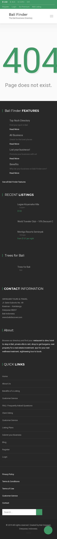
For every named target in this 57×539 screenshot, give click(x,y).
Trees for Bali (23, 267)
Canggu (22, 235)
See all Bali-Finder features (14, 182)
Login (14, 7)
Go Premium (24, 7)
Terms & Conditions (10, 481)
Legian (22, 207)
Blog (4, 442)
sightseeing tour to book (30, 351)
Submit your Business (11, 435)
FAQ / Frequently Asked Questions (17, 405)
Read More (14, 129)
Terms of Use (8, 488)
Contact (5, 503)
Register (5, 7)
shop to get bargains (40, 344)
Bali (20, 270)
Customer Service (10, 398)
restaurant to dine (41, 340)
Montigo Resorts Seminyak (30, 232)
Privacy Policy (8, 474)
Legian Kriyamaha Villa (28, 204)
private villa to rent (23, 344)
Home (5, 376)
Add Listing (36, 7)
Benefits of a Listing (11, 391)
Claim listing (7, 413)
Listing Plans (7, 427)
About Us (6, 384)
